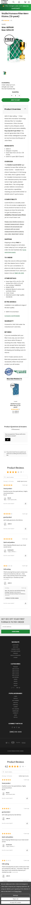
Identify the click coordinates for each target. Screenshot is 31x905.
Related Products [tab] (14, 379)
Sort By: (18, 481)
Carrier (16, 706)
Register (18, 655)
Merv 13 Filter (15, 675)
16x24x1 (15, 685)
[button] (7, 439)
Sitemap (15, 657)
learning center (15, 649)
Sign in (12, 655)
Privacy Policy (17, 891)
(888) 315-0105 (19, 273)
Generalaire (15, 711)
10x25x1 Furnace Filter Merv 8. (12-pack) (15, 405)
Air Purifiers (15, 677)
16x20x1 (15, 681)
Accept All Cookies (15, 902)
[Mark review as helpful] (26, 503)
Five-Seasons (15, 709)
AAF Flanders (15, 700)
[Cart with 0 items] (25, 2)
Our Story (15, 647)
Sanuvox (15, 702)
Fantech (15, 698)
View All (15, 717)
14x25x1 (15, 679)
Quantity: (15, 92)
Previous (2, 903)
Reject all (15, 899)
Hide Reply (7, 588)
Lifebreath (15, 713)
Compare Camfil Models (12, 316)
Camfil (15, 696)
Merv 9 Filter (15, 671)
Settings (15, 895)
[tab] (15, 109)
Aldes (15, 715)
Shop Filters (15, 645)
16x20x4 (15, 683)
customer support (15, 651)
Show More (6, 579)
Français (15, 653)
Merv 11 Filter (15, 673)
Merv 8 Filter (15, 669)
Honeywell (15, 704)
